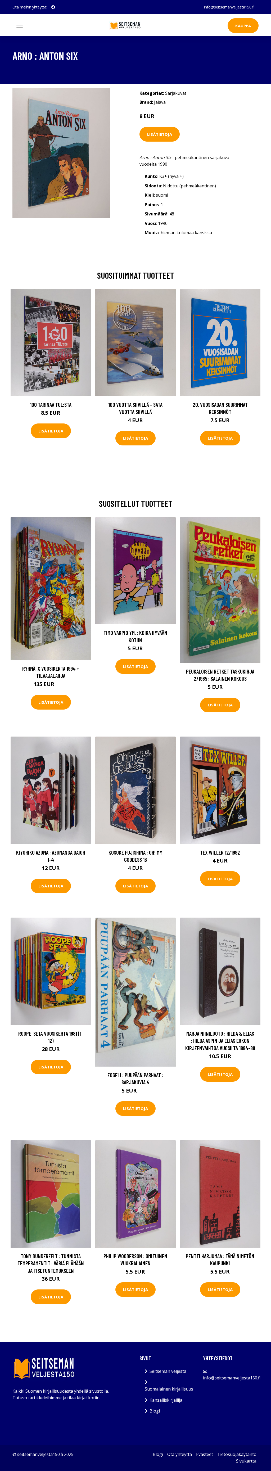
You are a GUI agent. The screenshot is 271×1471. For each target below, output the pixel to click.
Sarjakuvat (175, 93)
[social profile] (53, 7)
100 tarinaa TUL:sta (50, 404)
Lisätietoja (159, 134)
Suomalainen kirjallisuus (169, 1389)
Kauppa (243, 25)
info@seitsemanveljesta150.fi (229, 7)
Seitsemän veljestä (168, 1371)
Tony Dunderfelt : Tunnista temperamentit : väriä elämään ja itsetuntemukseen (50, 1263)
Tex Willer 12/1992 (220, 852)
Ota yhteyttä (179, 1454)
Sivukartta (246, 1461)
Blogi (155, 1411)
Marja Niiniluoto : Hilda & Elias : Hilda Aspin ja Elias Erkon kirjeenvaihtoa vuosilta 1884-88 (220, 1040)
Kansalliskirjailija (166, 1400)
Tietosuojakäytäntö (236, 1454)
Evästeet (204, 1454)
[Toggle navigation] (19, 25)
